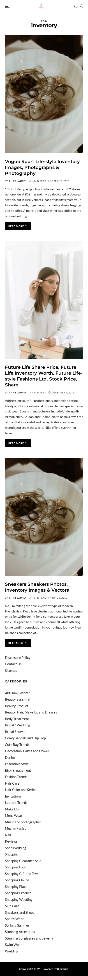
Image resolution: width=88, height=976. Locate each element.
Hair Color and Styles (20, 790)
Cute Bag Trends (17, 744)
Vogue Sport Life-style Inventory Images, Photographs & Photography (42, 167)
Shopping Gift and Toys (22, 874)
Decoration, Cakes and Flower (27, 751)
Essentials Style (17, 764)
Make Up (12, 809)
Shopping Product (18, 893)
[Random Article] (75, 6)
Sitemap (11, 670)
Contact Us (13, 664)
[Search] (81, 6)
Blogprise (62, 969)
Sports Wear (14, 919)
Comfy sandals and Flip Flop (25, 738)
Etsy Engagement (18, 770)
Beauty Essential (17, 699)
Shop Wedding (15, 848)
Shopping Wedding (18, 899)
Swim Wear (13, 944)
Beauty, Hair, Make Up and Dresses (31, 712)
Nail (8, 835)
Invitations (13, 796)
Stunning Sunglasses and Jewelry (29, 938)
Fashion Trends (16, 777)
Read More (16, 226)
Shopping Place (16, 886)
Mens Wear (13, 815)
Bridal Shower (15, 732)
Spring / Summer (17, 925)
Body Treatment (17, 719)
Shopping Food (15, 867)
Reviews (11, 841)
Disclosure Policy (17, 657)
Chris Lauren (18, 181)
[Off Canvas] (7, 6)
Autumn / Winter (17, 693)
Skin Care (12, 906)
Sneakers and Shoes (19, 912)
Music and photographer (23, 822)
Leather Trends (16, 802)
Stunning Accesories (20, 932)
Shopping (12, 854)
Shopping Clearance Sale (23, 861)
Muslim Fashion (16, 828)
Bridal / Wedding (17, 725)
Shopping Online (17, 880)
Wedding (11, 951)
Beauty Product (16, 706)
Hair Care (12, 783)
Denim (10, 757)
